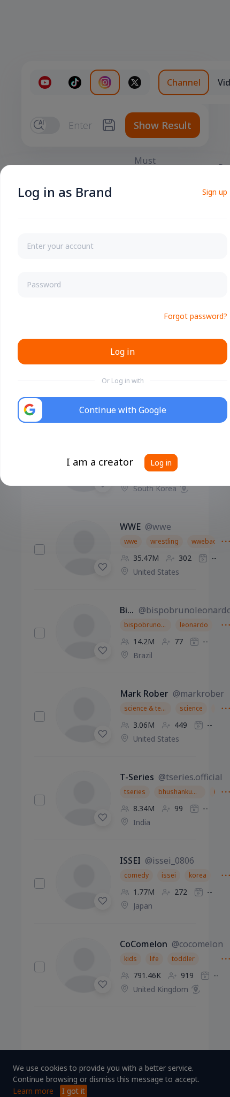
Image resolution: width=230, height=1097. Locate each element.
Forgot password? (195, 316)
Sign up (214, 192)
